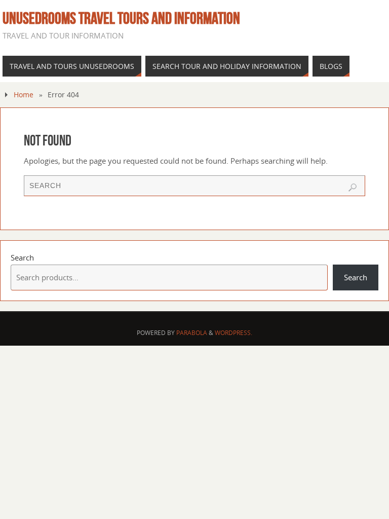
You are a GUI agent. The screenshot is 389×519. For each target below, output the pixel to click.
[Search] (352, 187)
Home (23, 94)
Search (22, 257)
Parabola (191, 332)
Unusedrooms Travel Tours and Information (121, 18)
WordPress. (233, 332)
